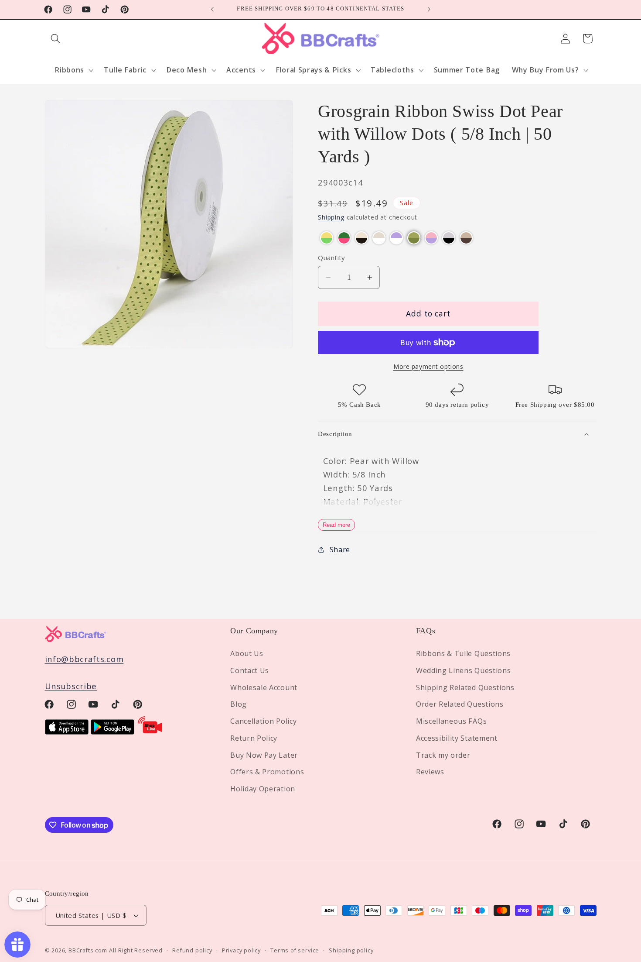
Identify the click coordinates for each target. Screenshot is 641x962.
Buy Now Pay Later (264, 755)
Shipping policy (351, 950)
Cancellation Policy (263, 721)
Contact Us (249, 670)
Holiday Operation (262, 789)
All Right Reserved (136, 950)
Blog (238, 704)
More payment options (428, 366)
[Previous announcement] (212, 9)
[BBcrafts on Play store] (112, 731)
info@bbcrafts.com (84, 658)
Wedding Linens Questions (463, 670)
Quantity (331, 257)
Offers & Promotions (267, 772)
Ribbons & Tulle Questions (463, 653)
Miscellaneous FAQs (451, 721)
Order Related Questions (460, 704)
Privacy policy (241, 950)
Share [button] (340, 549)
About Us (246, 653)
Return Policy (253, 738)
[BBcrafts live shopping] (150, 731)
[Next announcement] (428, 9)
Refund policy (192, 950)
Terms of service (294, 950)
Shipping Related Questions (465, 687)
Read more (336, 525)
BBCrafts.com (87, 950)
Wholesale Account (263, 687)
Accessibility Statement (457, 738)
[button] (56, 38)
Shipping (331, 217)
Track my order (443, 755)
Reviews (430, 772)
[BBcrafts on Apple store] (67, 731)
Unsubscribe (71, 686)
